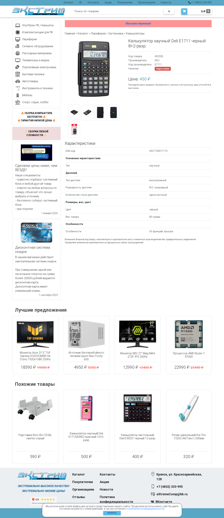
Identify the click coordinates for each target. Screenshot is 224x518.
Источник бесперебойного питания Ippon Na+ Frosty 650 (86, 356)
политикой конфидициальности (145, 508)
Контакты (93, 2)
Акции (108, 2)
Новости (166, 2)
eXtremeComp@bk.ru (172, 494)
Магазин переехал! (138, 23)
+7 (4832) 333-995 (201, 2)
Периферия (98, 33)
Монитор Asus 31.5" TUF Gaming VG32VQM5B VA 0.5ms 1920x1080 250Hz (35, 356)
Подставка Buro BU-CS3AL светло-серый (35, 436)
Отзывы (78, 497)
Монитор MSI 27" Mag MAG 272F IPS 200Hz (137, 355)
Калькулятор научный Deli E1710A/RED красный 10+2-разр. (86, 437)
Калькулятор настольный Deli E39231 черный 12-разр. (138, 436)
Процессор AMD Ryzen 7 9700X (189, 355)
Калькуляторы (135, 33)
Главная (70, 33)
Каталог (68, 2)
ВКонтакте (164, 501)
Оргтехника (115, 33)
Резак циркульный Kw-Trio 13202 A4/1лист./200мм (189, 436)
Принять (112, 513)
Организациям (146, 2)
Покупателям (124, 2)
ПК (80, 2)
